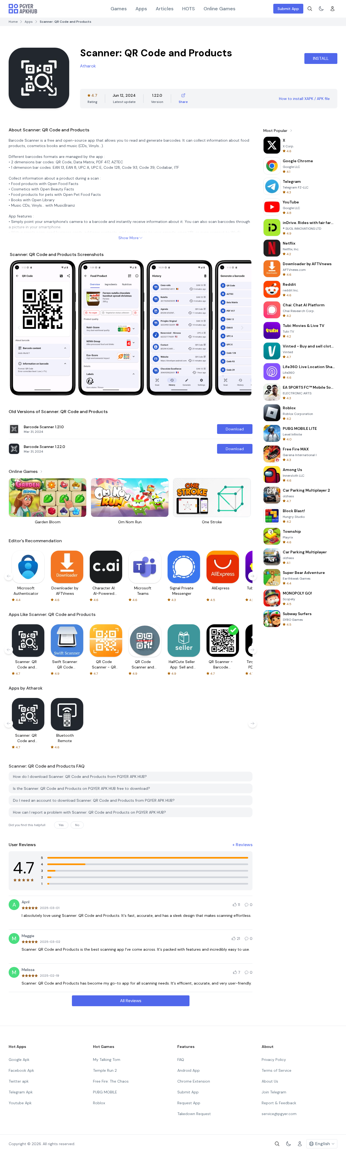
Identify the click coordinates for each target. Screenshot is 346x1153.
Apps (141, 8)
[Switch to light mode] (321, 9)
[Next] (242, 328)
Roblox (99, 1102)
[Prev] (19, 328)
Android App (188, 1070)
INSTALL (321, 58)
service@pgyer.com (279, 1113)
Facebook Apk (21, 1070)
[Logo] (23, 8)
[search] (310, 9)
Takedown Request (194, 1113)
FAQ (180, 1059)
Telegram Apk (21, 1092)
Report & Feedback (279, 1102)
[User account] (332, 9)
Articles (165, 8)
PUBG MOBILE (105, 1092)
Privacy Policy (274, 1059)
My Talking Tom (106, 1059)
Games (119, 8)
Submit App (288, 8)
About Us (270, 1081)
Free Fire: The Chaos (111, 1081)
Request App (188, 1102)
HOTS (188, 8)
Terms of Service (276, 1070)
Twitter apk (19, 1081)
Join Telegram (274, 1092)
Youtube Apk (20, 1102)
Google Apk (19, 1059)
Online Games (219, 8)
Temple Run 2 (105, 1070)
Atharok (88, 66)
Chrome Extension (193, 1081)
